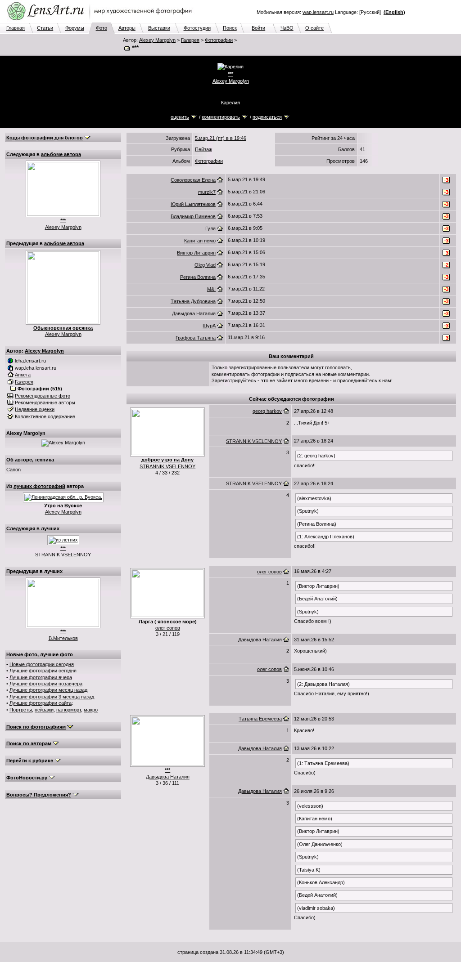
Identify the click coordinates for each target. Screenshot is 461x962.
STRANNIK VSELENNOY (63, 554)
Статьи (45, 28)
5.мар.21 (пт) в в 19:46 (220, 138)
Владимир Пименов (193, 216)
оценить (180, 117)
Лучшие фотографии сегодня (43, 670)
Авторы (127, 28)
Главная (15, 28)
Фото (101, 28)
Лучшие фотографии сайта (40, 703)
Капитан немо (200, 240)
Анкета (23, 374)
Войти (258, 28)
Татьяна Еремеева (260, 718)
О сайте (314, 28)
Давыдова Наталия (194, 313)
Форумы (74, 28)
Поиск (230, 28)
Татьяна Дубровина (193, 301)
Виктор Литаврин (196, 252)
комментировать (221, 117)
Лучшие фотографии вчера (40, 677)
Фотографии (219, 40)
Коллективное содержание (45, 416)
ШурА (209, 325)
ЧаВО (287, 28)
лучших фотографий (39, 486)
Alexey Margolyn (157, 40)
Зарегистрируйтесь (234, 380)
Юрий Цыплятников (193, 204)
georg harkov (267, 411)
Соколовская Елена (193, 180)
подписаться (267, 117)
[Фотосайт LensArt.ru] (101, 20)
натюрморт (68, 709)
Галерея (190, 40)
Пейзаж (203, 149)
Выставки (159, 28)
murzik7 (207, 192)
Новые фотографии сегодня (41, 664)
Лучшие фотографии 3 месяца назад (51, 696)
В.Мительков (63, 638)
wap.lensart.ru (318, 12)
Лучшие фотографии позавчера (45, 683)
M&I (211, 289)
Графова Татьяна (196, 337)
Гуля (210, 228)
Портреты (20, 709)
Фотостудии (197, 28)
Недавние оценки (34, 409)
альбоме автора (61, 154)
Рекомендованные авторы (45, 402)
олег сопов (167, 628)
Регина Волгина (198, 277)
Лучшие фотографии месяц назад (48, 690)
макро (91, 709)
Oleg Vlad (205, 265)
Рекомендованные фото (42, 395)
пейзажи (44, 709)
